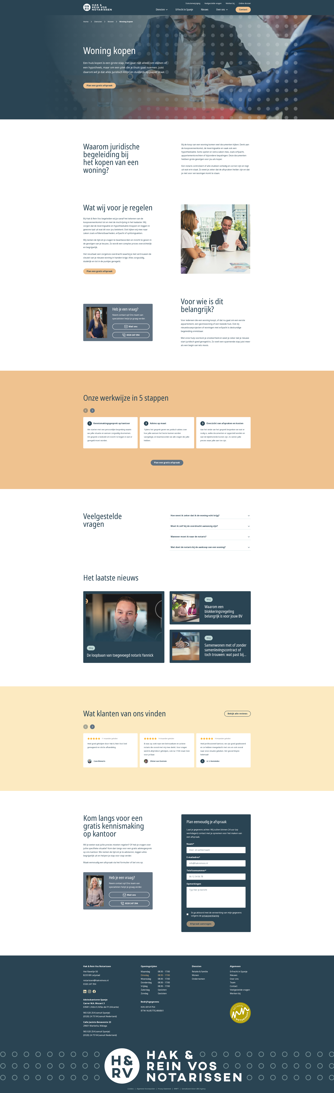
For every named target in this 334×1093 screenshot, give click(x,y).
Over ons (220, 9)
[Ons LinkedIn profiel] (84, 991)
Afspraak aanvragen (200, 923)
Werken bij (230, 3)
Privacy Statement (164, 1089)
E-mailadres (193, 857)
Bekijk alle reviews (237, 713)
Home (85, 21)
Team (232, 982)
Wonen (111, 21)
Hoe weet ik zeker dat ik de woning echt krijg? (195, 515)
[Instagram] (89, 991)
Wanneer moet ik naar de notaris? (188, 536)
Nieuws (204, 9)
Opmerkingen (194, 883)
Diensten (160, 9)
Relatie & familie (200, 971)
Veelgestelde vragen (213, 3)
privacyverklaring (210, 915)
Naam (190, 843)
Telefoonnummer (196, 870)
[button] (131, 326)
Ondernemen (198, 978)
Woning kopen (126, 21)
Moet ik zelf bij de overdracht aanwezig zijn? (194, 526)
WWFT (176, 1089)
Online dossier (245, 3)
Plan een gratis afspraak (99, 85)
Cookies (131, 1089)
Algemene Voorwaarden (146, 1089)
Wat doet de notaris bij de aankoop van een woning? (198, 547)
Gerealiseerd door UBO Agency (193, 1089)
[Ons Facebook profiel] (94, 991)
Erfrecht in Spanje (184, 9)
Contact (243, 9)
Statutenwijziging (193, 3)
